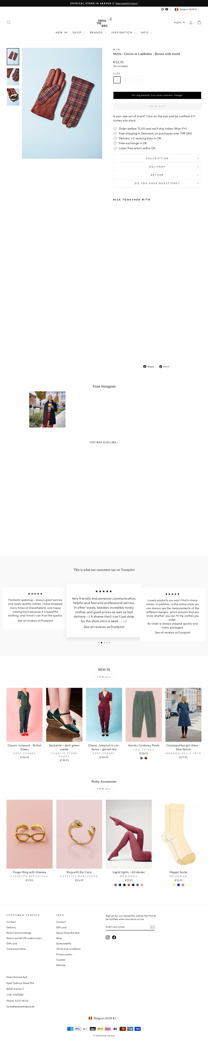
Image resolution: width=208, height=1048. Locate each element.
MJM (116, 49)
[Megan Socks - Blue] (178, 884)
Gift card (11, 943)
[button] (179, 22)
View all (104, 677)
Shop (77, 32)
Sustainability (63, 943)
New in (62, 32)
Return (157, 175)
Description (157, 158)
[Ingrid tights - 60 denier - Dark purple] (133, 884)
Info (145, 32)
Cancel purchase (16, 948)
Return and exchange (18, 932)
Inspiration (122, 32)
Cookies (60, 959)
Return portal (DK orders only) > (24, 938)
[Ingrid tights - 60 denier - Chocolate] (124, 884)
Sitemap (61, 965)
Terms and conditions (68, 948)
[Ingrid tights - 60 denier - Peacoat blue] (120, 884)
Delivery (157, 166)
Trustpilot (47, 620)
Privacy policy (64, 954)
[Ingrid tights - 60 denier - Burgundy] (115, 884)
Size (116, 73)
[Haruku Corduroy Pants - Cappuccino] (145, 758)
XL (142, 80)
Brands (97, 32)
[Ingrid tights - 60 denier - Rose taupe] (141, 884)
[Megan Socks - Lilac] (182, 884)
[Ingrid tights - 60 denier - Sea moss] (137, 884)
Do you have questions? (157, 183)
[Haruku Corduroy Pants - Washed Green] (141, 758)
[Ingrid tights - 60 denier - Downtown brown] (128, 884)
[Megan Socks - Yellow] (174, 884)
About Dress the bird (67, 932)
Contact (11, 921)
